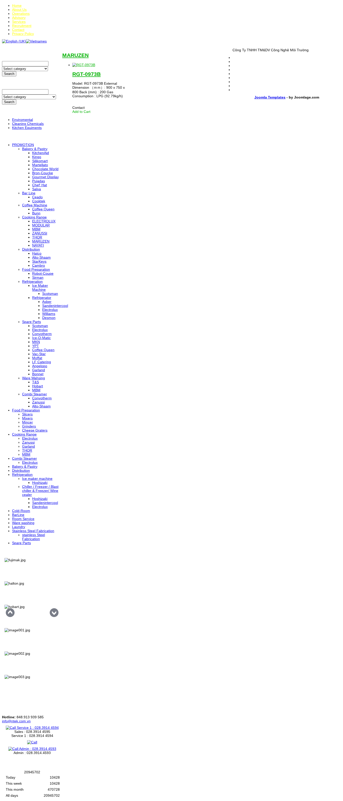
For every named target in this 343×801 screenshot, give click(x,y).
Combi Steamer (34, 394)
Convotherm (42, 334)
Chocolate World (45, 169)
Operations (21, 14)
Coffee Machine (34, 205)
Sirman (37, 277)
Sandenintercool (55, 306)
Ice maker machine (37, 479)
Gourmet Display (45, 177)
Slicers (27, 414)
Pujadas (38, 181)
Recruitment (21, 26)
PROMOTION (23, 145)
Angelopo (39, 366)
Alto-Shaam (41, 257)
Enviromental (22, 120)
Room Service (23, 519)
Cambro (38, 265)
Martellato (40, 165)
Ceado (37, 197)
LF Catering (41, 362)
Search (9, 74)
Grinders (29, 426)
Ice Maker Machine (40, 288)
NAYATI (38, 245)
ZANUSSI (39, 233)
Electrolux (50, 310)
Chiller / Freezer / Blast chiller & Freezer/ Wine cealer (40, 491)
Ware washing (23, 523)
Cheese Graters (34, 430)
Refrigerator (41, 298)
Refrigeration (32, 281)
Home (17, 6)
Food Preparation (36, 269)
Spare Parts (31, 322)
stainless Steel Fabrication (33, 537)
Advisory (19, 18)
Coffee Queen (43, 209)
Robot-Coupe (42, 273)
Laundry (18, 527)
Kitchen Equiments (27, 128)
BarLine (18, 515)
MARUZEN (40, 241)
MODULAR (41, 225)
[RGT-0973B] (83, 65)
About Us (19, 10)
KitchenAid (40, 153)
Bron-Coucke (42, 173)
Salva (36, 189)
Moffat (37, 358)
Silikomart (40, 161)
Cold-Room (21, 511)
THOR (37, 237)
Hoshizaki (39, 483)
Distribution (31, 249)
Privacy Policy (23, 34)
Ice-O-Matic (41, 338)
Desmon (48, 318)
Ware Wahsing (33, 378)
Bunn (36, 213)
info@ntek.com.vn (16, 721)
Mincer (27, 422)
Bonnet (37, 374)
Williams (48, 314)
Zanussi (38, 402)
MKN (36, 342)
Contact (18, 30)
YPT (35, 346)
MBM (36, 229)
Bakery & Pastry (34, 149)
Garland (38, 370)
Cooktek (38, 201)
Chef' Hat (39, 185)
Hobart (37, 386)
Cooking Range (34, 217)
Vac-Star (39, 354)
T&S (35, 382)
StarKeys (39, 261)
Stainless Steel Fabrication (33, 531)
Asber (46, 302)
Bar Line (28, 193)
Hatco (36, 253)
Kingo (36, 157)
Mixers (27, 418)
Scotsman (50, 294)
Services (19, 22)
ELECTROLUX (43, 221)
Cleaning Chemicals (28, 124)
